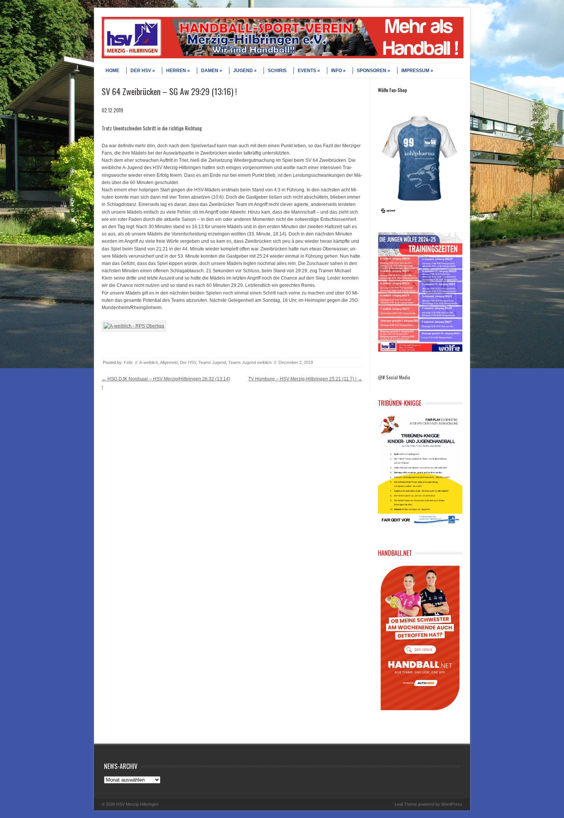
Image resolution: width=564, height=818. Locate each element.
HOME (112, 70)
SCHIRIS (277, 70)
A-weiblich (148, 362)
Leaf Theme (406, 804)
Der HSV (188, 362)
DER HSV (140, 70)
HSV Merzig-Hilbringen (137, 804)
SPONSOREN (371, 70)
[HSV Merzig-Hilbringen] (282, 56)
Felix (128, 362)
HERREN (176, 70)
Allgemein (169, 362)
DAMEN (209, 70)
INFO (336, 70)
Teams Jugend (212, 362)
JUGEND (243, 70)
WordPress (451, 804)
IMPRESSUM (415, 70)
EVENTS (307, 70)
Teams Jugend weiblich (250, 362)
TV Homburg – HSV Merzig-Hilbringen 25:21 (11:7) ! (305, 379)
